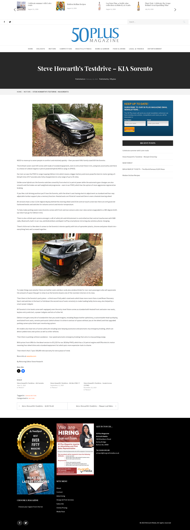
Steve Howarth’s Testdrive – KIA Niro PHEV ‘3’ (65, 383)
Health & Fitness (83, 49)
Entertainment (155, 49)
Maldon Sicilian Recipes (76, 4)
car (26, 395)
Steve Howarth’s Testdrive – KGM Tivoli (38, 406)
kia (29, 395)
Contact (60, 492)
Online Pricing (62, 508)
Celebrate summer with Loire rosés (39, 4)
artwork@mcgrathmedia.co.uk (107, 453)
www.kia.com (31, 356)
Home (30, 49)
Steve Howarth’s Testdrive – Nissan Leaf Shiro (94, 406)
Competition (66, 49)
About (59, 488)
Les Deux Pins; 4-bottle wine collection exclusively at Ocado (118, 4)
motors (33, 395)
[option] (36, 6)
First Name (127, 120)
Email (149, 120)
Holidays (41, 49)
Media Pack (61, 511)
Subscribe (60, 504)
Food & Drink (119, 49)
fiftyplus (113, 79)
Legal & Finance (136, 49)
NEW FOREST (127, 163)
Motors (52, 49)
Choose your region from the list (30, 507)
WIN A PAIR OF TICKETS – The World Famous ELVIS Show (143, 169)
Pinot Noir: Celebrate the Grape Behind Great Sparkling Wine (158, 4)
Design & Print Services (65, 500)
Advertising (61, 496)
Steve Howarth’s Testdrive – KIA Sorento (30, 383)
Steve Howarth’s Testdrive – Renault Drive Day (139, 157)
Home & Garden (102, 49)
